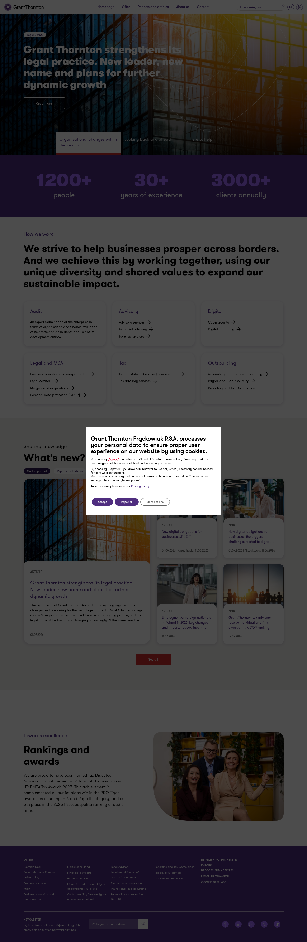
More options (155, 502)
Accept (102, 502)
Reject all (126, 502)
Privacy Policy (140, 486)
